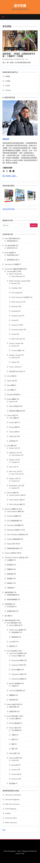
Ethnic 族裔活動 (14, 723)
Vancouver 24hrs (11, 818)
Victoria (14, 334)
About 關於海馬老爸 (11, 238)
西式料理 (12, 700)
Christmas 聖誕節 (12, 516)
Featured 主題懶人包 (11, 509)
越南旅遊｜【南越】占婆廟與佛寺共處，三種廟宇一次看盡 (18, 55)
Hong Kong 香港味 (17, 660)
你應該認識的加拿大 (13, 548)
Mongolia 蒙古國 (12, 394)
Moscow (12, 401)
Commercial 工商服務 (12, 264)
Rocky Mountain (16, 276)
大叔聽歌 (10, 560)
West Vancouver (16, 339)
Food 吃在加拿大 (12, 651)
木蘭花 (13, 735)
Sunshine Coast (16, 316)
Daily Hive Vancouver (12, 804)
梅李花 (13, 739)
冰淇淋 (13, 686)
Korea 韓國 (10, 385)
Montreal (14, 357)
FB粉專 (7, 76)
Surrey (13, 320)
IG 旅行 (7, 85)
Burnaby (14, 283)
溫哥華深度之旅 (12, 260)
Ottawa (14, 346)
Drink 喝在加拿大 (12, 623)
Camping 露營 (14, 718)
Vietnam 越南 (23, 48)
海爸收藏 (10, 574)
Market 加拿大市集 (13, 704)
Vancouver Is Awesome (13, 795)
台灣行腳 (12, 441)
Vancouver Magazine (12, 799)
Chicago (14, 462)
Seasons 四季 (13, 758)
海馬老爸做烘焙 (12, 595)
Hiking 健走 (13, 753)
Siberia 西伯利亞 (14, 406)
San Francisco (16, 455)
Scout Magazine (10, 809)
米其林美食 (8, 604)
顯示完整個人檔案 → (10, 176)
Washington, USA (15, 485)
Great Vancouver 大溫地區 (20, 297)
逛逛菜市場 (12, 711)
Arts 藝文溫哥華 (10, 245)
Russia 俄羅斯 (11, 399)
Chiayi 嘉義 (13, 418)
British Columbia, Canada (17, 281)
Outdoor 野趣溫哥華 (13, 539)
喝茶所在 (12, 646)
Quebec (14, 362)
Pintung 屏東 (13, 427)
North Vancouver (17, 302)
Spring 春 (14, 765)
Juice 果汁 (12, 641)
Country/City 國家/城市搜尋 (14, 269)
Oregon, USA (13, 478)
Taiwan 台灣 (11, 415)
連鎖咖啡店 (15, 637)
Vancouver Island (17, 329)
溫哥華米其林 (11, 611)
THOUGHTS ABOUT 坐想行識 (14, 557)
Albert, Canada (14, 274)
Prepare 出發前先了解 (12, 553)
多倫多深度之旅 (12, 255)
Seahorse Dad (8, 59)
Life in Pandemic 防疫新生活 (16, 534)
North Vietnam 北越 (15, 500)
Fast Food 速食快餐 (15, 690)
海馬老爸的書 (11, 241)
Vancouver (15, 325)
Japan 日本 (10, 380)
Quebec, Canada (15, 355)
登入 (4, 830)
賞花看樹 (12, 783)
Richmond (14, 306)
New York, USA (14, 471)
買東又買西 (12, 707)
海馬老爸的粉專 (8, 209)
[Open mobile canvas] (3, 17)
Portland (14, 481)
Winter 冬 (14, 779)
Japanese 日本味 (17, 665)
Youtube (8, 90)
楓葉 (12, 744)
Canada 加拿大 (12, 271)
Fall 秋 (13, 760)
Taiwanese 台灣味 (17, 674)
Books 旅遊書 (9, 252)
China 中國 (10, 376)
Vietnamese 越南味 (17, 679)
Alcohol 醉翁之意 (14, 625)
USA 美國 (10, 445)
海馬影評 (10, 583)
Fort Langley (15, 292)
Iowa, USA (12, 467)
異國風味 (12, 695)
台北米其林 (10, 606)
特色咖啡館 (15, 632)
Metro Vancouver (11, 822)
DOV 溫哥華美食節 (13, 521)
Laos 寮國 (10, 390)
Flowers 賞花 (13, 728)
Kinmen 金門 (13, 422)
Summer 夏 (15, 774)
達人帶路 (7, 616)
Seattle (13, 488)
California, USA (14, 453)
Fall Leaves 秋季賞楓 (14, 525)
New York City (16, 474)
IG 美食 (7, 81)
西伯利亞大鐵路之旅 (15, 411)
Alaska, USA (13, 448)
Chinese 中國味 (16, 656)
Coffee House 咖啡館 (16, 630)
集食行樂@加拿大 (10, 620)
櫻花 (12, 749)
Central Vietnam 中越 (16, 495)
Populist (8, 813)
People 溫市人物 (12, 544)
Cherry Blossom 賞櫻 (14, 511)
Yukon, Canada (14, 367)
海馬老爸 (5, 139)
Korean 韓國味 (16, 669)
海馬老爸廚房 (9, 592)
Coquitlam (14, 288)
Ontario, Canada (14, 343)
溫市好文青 (10, 248)
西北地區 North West (16, 371)
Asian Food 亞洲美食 (16, 653)
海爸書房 (10, 578)
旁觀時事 (10, 569)
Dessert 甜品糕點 (15, 683)
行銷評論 (10, 588)
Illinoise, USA (13, 460)
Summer (14, 769)
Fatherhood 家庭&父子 (14, 530)
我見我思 (10, 565)
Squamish (14, 311)
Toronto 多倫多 (16, 350)
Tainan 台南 (13, 432)
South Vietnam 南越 (11, 48)
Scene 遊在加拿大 (13, 716)
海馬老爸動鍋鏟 (12, 599)
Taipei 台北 (13, 436)
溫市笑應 (20, 5)
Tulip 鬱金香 (15, 730)
